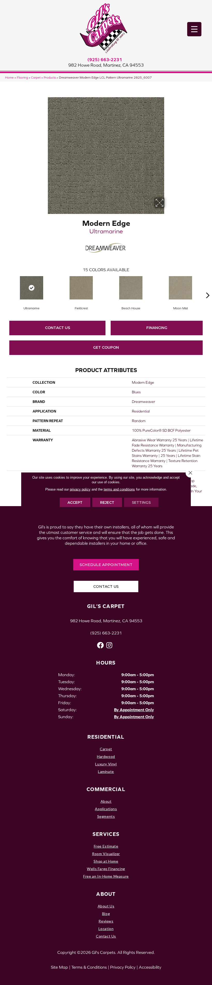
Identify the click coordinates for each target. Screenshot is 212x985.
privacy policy (80, 489)
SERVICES (106, 834)
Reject (107, 502)
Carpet (36, 77)
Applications (106, 809)
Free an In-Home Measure (106, 876)
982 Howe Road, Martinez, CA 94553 (106, 65)
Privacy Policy (122, 967)
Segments (106, 816)
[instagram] (109, 645)
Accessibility (150, 967)
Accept (74, 502)
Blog (106, 913)
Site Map (59, 967)
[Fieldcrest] (81, 288)
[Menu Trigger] (194, 29)
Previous (4, 287)
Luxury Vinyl (106, 764)
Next (208, 287)
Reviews (106, 921)
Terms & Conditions (89, 967)
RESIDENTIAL (105, 737)
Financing (156, 327)
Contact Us (57, 327)
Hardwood (106, 756)
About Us (106, 906)
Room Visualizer (106, 853)
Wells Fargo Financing (106, 869)
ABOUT (106, 894)
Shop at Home (106, 861)
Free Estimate (106, 846)
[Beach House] (131, 288)
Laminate (106, 771)
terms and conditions (119, 489)
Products (50, 77)
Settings (141, 502)
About (106, 801)
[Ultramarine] (31, 288)
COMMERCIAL (106, 789)
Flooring (22, 77)
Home (9, 77)
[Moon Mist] (180, 288)
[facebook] (100, 645)
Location (106, 928)
